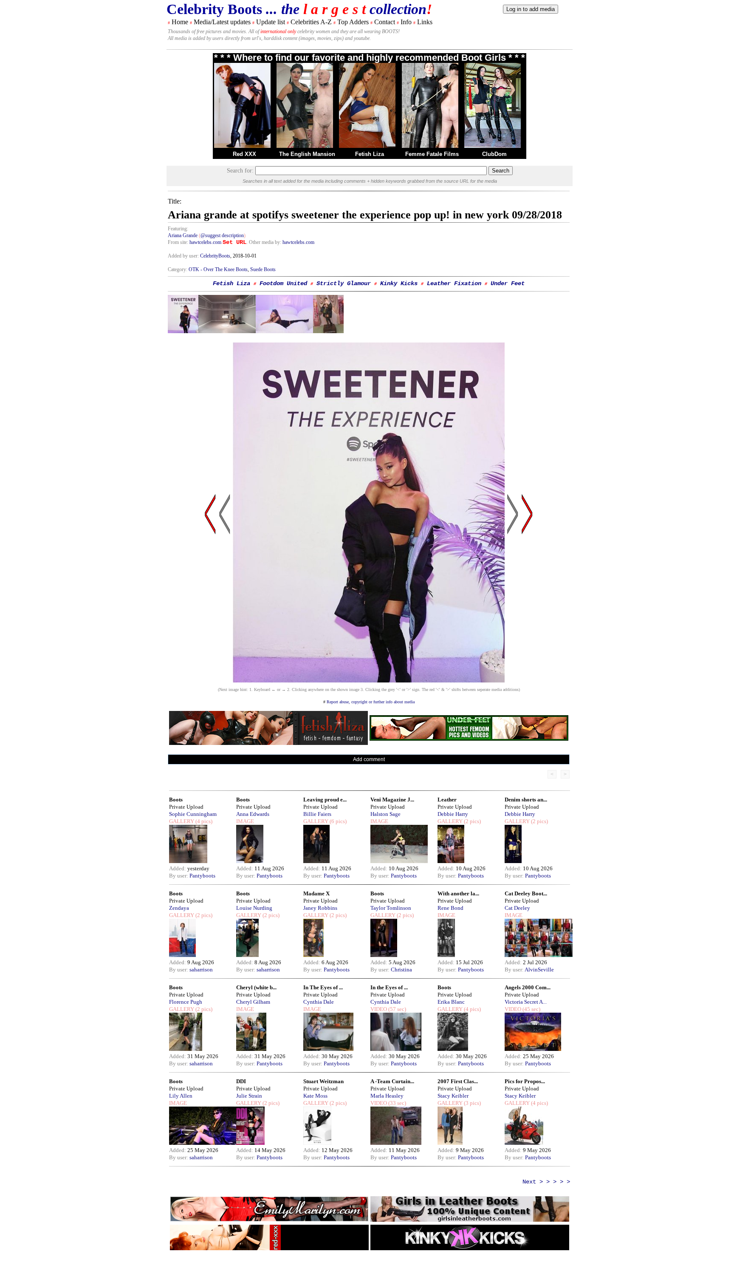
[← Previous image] (224, 595)
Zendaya (179, 908)
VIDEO (378, 1009)
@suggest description (222, 235)
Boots (176, 799)
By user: (179, 875)
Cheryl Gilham (253, 1002)
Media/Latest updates (222, 21)
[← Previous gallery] (210, 595)
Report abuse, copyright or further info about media (371, 701)
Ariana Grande (183, 235)
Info (406, 21)
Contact (384, 21)
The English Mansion (307, 154)
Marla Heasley (387, 1096)
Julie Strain (249, 1096)
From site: (178, 242)
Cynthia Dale (318, 1002)
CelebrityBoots (215, 256)
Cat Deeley (517, 908)
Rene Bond (450, 908)
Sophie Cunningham (193, 814)
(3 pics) (472, 1103)
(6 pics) (337, 821)
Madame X (316, 893)
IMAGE (245, 821)
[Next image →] (369, 680)
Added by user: (184, 256)
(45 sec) (530, 1009)
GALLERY (181, 821)
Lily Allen (180, 1096)
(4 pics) (203, 821)
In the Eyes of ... (389, 987)
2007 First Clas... (458, 1081)
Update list (270, 21)
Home (180, 21)
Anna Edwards (252, 814)
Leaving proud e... (325, 799)
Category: (178, 269)
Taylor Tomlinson (390, 908)
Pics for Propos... (525, 1081)
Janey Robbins (320, 908)
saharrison (201, 969)
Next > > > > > (546, 1181)
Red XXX (244, 154)
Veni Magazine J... (392, 799)
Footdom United (283, 283)
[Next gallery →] (527, 595)
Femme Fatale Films (432, 154)
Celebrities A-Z (311, 21)
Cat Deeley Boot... (526, 893)
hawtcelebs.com (205, 242)
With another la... (458, 893)
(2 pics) (472, 821)
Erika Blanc (451, 1002)
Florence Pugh (185, 1002)
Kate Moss (315, 1096)
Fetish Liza (369, 154)
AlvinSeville (539, 969)
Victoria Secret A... (526, 1002)
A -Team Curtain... (392, 1081)
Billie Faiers (317, 814)
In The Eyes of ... (323, 987)
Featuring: (178, 229)
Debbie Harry (453, 814)
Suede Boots (263, 269)
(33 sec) (396, 1103)
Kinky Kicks (399, 283)
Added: (178, 868)
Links (424, 21)
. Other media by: (264, 242)
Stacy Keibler (453, 1096)
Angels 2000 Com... (527, 987)
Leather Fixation (454, 283)
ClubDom (494, 154)
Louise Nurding (254, 908)
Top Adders (353, 21)
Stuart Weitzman (323, 1081)
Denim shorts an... (526, 799)
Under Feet (508, 283)
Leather (447, 799)
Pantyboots (202, 875)
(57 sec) (396, 1009)
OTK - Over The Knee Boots (218, 269)
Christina (401, 969)
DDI (241, 1081)
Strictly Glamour (343, 283)
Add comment (369, 759)
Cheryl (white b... (256, 987)
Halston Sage (385, 814)
